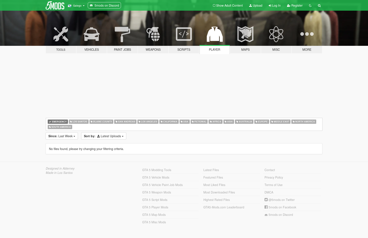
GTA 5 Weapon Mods (156, 192)
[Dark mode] (310, 5)
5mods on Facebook (282, 207)
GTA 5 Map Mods (154, 214)
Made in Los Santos (59, 172)
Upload (257, 5)
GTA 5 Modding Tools (156, 170)
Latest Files (211, 170)
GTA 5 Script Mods (154, 200)
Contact (269, 170)
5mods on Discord (280, 214)
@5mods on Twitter (281, 200)
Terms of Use (273, 185)
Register (296, 5)
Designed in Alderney (60, 168)
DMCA (268, 192)
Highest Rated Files (216, 200)
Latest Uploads (103, 136)
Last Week (60, 136)
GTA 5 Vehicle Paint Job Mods (162, 185)
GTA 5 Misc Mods (154, 222)
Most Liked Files (214, 185)
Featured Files (213, 177)
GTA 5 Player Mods (155, 207)
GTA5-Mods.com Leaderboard (223, 207)
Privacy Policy (273, 177)
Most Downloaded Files (219, 192)
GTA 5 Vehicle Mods (155, 177)
